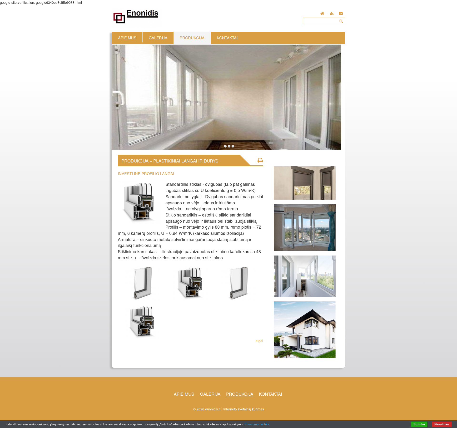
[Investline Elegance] (142, 321)
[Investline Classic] (142, 282)
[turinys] (331, 13)
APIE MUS (184, 394)
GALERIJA (210, 394)
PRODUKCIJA (239, 394)
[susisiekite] (341, 12)
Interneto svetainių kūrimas (243, 409)
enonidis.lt (212, 409)
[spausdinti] (260, 160)
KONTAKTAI (270, 394)
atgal (259, 340)
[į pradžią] (322, 12)
